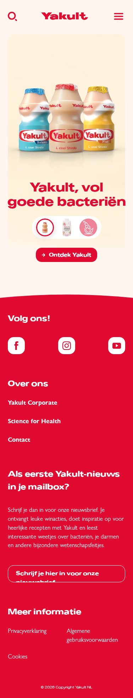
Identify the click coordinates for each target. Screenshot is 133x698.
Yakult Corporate (32, 402)
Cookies (17, 656)
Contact (19, 440)
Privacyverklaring (27, 630)
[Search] (12, 16)
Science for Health (34, 421)
